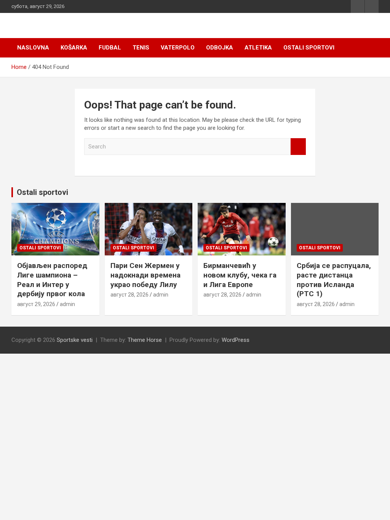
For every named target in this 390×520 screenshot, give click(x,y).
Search (298, 146)
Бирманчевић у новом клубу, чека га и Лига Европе (240, 275)
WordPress (235, 340)
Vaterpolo (178, 47)
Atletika (258, 47)
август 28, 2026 (129, 295)
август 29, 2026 (36, 304)
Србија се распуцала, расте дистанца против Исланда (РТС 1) (334, 279)
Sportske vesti (75, 340)
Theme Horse (145, 340)
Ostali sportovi (308, 47)
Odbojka (219, 47)
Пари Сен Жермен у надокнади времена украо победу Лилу (145, 275)
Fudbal (110, 47)
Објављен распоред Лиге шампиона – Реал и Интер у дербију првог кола (52, 279)
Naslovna (33, 47)
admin (67, 304)
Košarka (74, 47)
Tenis (141, 47)
